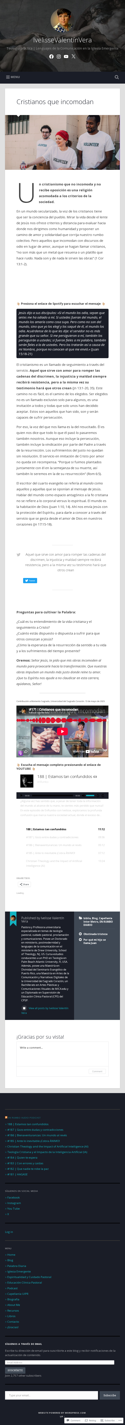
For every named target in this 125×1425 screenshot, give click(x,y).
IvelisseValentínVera (62, 39)
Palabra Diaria (16, 1266)
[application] (62, 795)
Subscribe (110, 1395)
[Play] (21, 795)
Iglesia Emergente (19, 1271)
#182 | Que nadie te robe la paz (28, 1169)
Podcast (12, 1288)
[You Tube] (66, 55)
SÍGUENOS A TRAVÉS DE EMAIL (23, 1344)
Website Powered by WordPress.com (62, 1412)
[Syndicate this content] (6, 1117)
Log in (9, 1232)
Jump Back (97, 795)
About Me (13, 1305)
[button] (62, 829)
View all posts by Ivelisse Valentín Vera (44, 1010)
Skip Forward (103, 795)
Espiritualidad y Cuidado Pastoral (29, 1277)
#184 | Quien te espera (22, 1157)
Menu (15, 77)
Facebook (13, 1197)
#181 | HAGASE (17, 1174)
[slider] (90, 795)
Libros (11, 1316)
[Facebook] (51, 55)
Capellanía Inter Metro (97, 920)
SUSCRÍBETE (15, 1370)
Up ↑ (62, 1416)
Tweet (32, 580)
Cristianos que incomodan (55, 101)
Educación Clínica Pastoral (24, 1282)
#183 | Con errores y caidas (25, 1163)
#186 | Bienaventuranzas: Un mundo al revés (37, 1135)
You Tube (13, 1208)
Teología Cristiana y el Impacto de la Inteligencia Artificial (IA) (47, 1152)
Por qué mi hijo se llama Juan (94, 941)
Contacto (13, 1321)
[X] (73, 55)
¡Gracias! (12, 1327)
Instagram (14, 1203)
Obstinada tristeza (95, 934)
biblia (87, 918)
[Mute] (83, 795)
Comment (97, 1071)
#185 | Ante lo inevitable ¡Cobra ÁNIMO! (33, 1141)
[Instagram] (58, 55)
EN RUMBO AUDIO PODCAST (24, 1117)
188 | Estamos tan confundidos (28, 1124)
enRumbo (43, 782)
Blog (95, 918)
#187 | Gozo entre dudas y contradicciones (35, 1130)
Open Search (116, 77)
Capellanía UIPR (17, 1294)
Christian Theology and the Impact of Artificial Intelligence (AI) (47, 1146)
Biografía (13, 1299)
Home (11, 1255)
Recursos (13, 1310)
